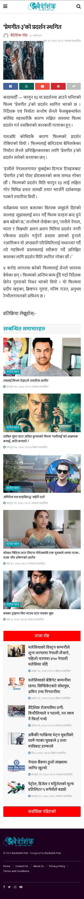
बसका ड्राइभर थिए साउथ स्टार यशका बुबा (28, 613)
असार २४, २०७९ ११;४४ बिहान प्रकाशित (50, 698)
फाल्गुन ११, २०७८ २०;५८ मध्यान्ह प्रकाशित (27, 503)
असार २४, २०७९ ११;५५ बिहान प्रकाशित (50, 671)
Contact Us (22, 866)
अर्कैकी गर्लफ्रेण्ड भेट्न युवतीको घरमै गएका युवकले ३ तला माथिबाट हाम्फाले (50, 741)
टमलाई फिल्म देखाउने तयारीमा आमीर (25, 381)
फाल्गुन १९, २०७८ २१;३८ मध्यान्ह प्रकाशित (51, 796)
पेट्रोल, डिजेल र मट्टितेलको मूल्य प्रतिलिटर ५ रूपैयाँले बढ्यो (51, 787)
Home (6, 866)
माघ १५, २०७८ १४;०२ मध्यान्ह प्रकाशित (25, 563)
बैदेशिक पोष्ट (19, 35)
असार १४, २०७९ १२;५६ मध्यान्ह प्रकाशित (51, 725)
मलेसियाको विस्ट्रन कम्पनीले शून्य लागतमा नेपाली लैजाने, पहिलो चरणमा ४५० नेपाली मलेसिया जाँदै (49, 656)
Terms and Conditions (16, 871)
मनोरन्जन (37, 35)
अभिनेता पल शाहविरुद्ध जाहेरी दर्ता (24, 497)
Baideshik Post (20, 853)
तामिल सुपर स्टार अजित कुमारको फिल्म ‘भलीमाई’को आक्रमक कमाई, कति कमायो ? (40, 439)
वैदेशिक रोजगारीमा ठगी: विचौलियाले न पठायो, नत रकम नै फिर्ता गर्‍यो (51, 713)
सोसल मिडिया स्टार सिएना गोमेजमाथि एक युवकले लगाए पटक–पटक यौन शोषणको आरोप (41, 555)
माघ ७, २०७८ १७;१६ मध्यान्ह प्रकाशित (25, 619)
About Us (38, 866)
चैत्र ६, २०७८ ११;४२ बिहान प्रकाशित (48, 753)
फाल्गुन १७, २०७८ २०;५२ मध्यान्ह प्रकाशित (27, 386)
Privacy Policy (57, 866)
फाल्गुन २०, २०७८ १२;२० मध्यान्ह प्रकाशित (52, 774)
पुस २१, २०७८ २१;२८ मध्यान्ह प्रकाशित (62, 40)
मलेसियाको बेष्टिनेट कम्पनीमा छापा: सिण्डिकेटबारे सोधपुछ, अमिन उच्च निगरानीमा (49, 686)
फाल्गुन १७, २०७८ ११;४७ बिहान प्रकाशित (26, 447)
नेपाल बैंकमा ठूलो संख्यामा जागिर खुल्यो (47, 765)
